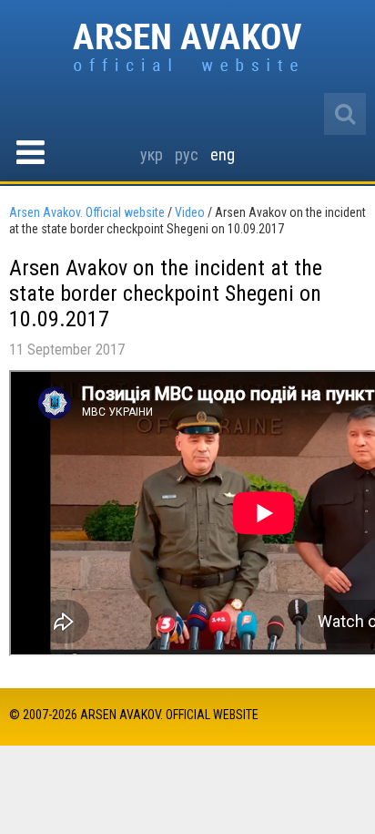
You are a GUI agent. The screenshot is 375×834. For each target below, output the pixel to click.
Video (190, 212)
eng (222, 154)
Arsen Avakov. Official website (188, 49)
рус (186, 154)
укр (151, 154)
